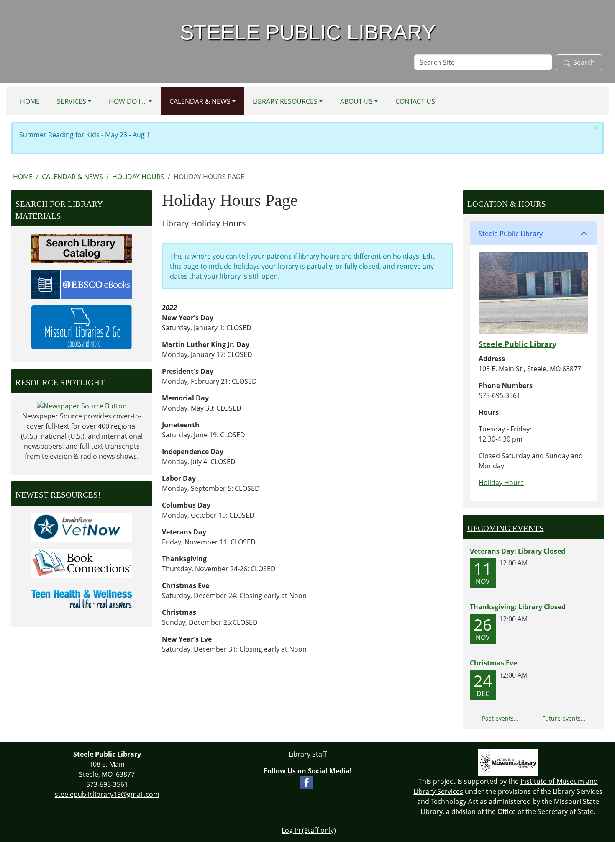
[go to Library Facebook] (306, 781)
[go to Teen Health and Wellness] (81, 598)
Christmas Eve (493, 662)
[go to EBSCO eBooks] (81, 283)
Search (584, 62)
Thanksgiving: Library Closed (518, 606)
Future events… (563, 718)
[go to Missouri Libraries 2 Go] (81, 326)
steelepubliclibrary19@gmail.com (107, 794)
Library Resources (285, 101)
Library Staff (307, 754)
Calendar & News (200, 101)
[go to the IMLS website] (508, 762)
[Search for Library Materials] (81, 247)
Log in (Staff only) (309, 830)
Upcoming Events (505, 528)
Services (71, 101)
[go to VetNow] (81, 526)
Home (30, 101)
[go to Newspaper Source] (82, 405)
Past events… (500, 718)
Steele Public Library (511, 233)
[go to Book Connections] (81, 562)
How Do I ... (128, 101)
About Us (356, 101)
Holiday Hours (138, 176)
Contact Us (415, 101)
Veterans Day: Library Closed (517, 551)
